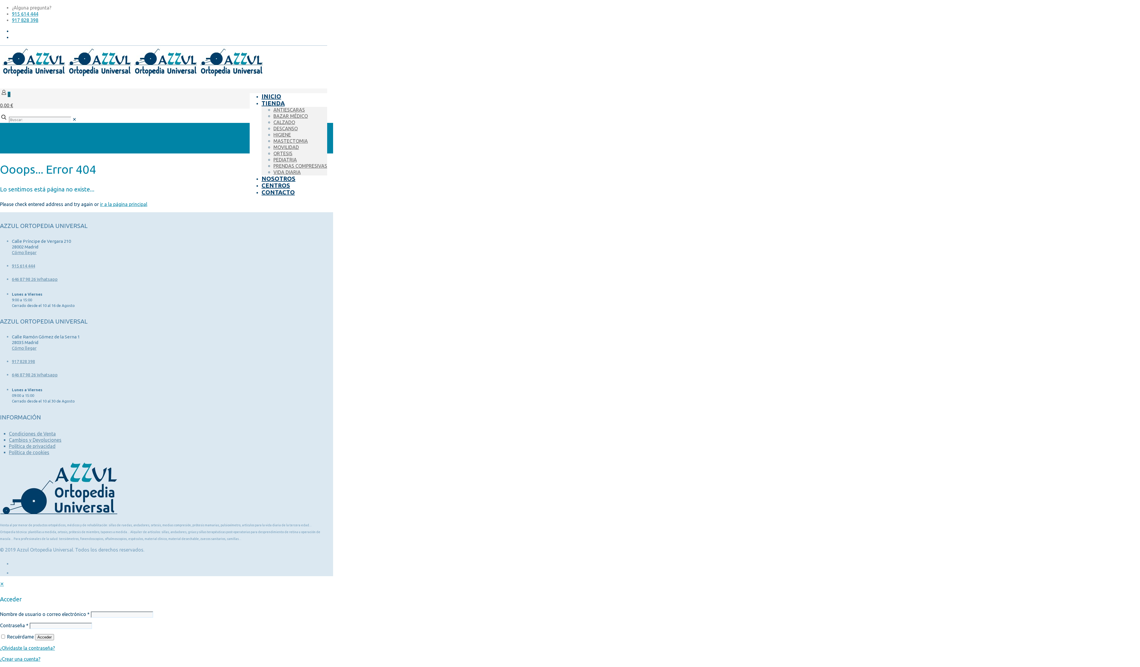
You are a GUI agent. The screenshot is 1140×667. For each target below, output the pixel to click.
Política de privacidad (32, 446)
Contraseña (14, 625)
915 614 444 (25, 14)
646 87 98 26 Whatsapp (35, 279)
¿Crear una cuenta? (20, 659)
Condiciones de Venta (32, 433)
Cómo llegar (24, 252)
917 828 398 (25, 20)
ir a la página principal (123, 204)
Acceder (44, 637)
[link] (74, 119)
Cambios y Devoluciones (35, 440)
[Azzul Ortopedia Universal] (132, 75)
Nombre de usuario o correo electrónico (45, 614)
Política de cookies (29, 452)
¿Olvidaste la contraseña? (27, 648)
